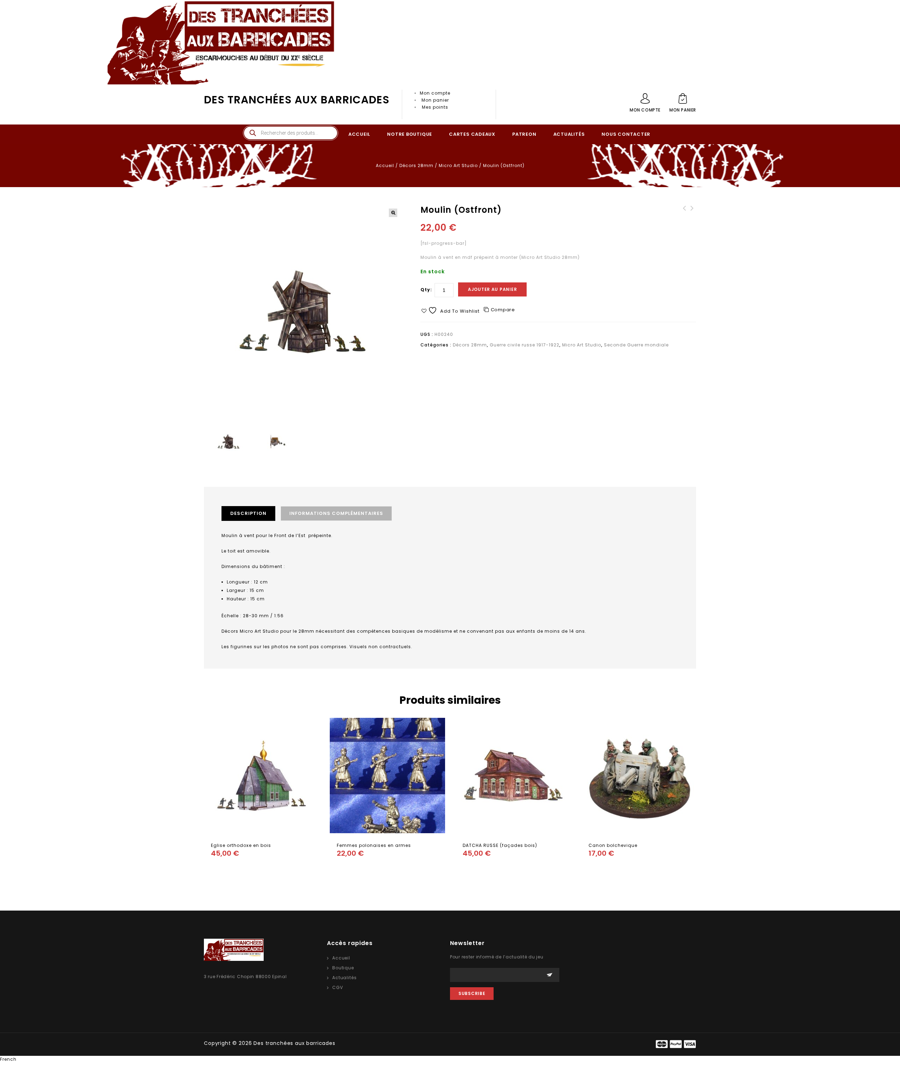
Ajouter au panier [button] (218, 867)
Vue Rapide (232, 867)
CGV (337, 987)
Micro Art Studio (458, 165)
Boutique (343, 968)
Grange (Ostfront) (692, 212)
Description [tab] (248, 513)
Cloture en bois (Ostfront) (684, 215)
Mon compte (435, 93)
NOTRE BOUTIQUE (409, 134)
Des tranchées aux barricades (297, 99)
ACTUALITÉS (569, 134)
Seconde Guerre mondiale (636, 345)
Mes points (435, 107)
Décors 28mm (416, 165)
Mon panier (435, 100)
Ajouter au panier (492, 289)
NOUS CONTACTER (626, 134)
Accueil (385, 165)
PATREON (524, 134)
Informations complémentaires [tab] (336, 513)
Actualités (344, 978)
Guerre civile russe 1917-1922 (524, 345)
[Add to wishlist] (246, 867)
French (8, 1059)
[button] (393, 213)
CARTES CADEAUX (472, 134)
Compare (503, 309)
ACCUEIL (359, 134)
